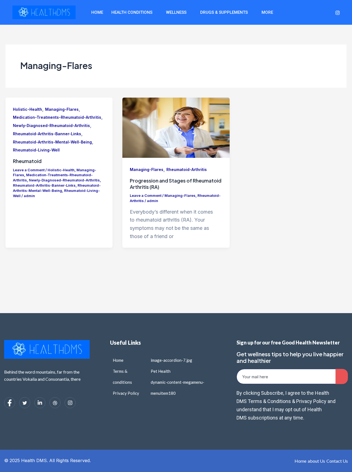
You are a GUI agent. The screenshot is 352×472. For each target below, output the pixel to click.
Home (97, 12)
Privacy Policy (310, 401)
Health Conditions (131, 12)
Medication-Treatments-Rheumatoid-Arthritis (57, 117)
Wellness (176, 12)
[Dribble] (327, 12)
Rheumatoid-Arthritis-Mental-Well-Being (52, 142)
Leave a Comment (29, 170)
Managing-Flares (62, 109)
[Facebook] (296, 12)
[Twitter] (306, 12)
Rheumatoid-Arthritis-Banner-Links (47, 133)
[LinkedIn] (316, 12)
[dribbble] (55, 402)
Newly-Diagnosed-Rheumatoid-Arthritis (51, 125)
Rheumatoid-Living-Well (36, 150)
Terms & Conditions (270, 401)
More (267, 12)
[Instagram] (338, 12)
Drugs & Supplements (224, 12)
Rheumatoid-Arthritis (186, 169)
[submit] (342, 376)
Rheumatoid (27, 161)
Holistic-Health (27, 109)
